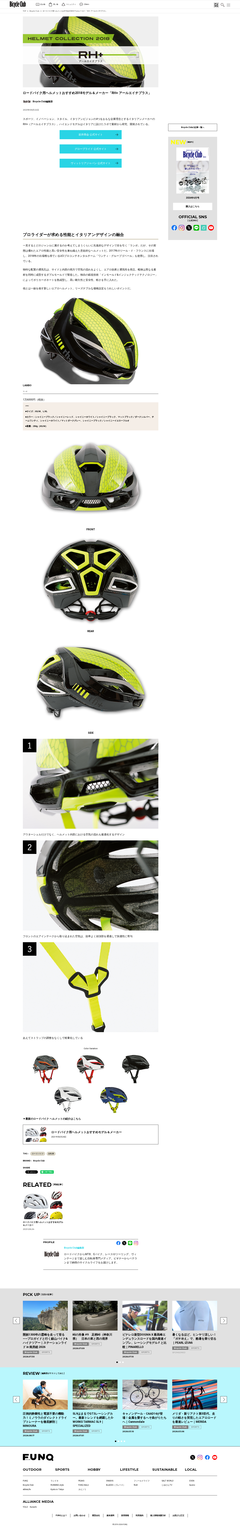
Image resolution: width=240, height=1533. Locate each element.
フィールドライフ (142, 1481)
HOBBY (94, 1470)
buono (192, 1485)
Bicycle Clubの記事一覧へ (192, 127)
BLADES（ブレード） (115, 1485)
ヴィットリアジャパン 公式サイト (91, 163)
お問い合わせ (79, 1515)
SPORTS (46, 1352)
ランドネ (54, 1481)
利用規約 (140, 1515)
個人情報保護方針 (158, 1515)
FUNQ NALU (83, 1485)
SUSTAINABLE (164, 1470)
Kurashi (33, 1507)
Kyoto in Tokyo (57, 1489)
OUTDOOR (32, 1470)
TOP (24, 11)
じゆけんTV (167, 1485)
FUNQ (25, 1481)
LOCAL (191, 1470)
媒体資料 (110, 1515)
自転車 (51, 1153)
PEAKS (81, 1481)
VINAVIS (109, 1481)
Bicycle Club (34, 11)
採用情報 (125, 1515)
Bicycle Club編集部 (74, 1248)
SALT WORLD (168, 1481)
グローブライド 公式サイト (91, 148)
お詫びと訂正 (178, 1515)
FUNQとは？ (61, 1515)
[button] (16, 1320)
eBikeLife (27, 1489)
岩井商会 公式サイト (91, 134)
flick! (136, 1485)
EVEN (191, 1481)
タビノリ (82, 1489)
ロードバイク (38, 1153)
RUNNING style (57, 1485)
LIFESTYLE (129, 1470)
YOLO (25, 1507)
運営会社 (96, 1515)
